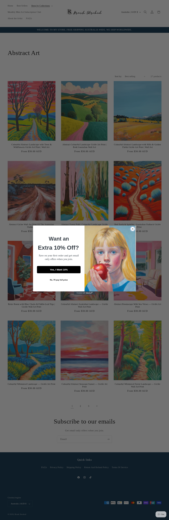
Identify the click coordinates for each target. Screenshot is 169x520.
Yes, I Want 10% (59, 269)
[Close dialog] (132, 229)
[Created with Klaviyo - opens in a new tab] (84, 293)
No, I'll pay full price (59, 280)
